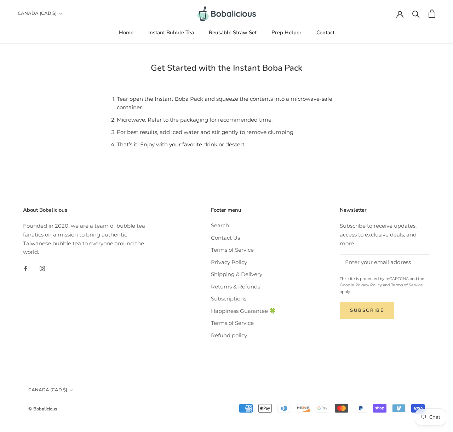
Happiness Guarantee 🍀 (243, 311)
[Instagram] (42, 268)
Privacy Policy (229, 262)
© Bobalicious (42, 409)
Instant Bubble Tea (171, 32)
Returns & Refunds (235, 286)
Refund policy (229, 335)
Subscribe (367, 310)
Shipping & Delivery (236, 274)
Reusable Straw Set (233, 32)
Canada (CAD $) (37, 13)
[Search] (416, 13)
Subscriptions (228, 298)
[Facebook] (25, 268)
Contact (325, 32)
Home (126, 32)
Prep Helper (286, 32)
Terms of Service (232, 249)
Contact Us (225, 237)
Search (220, 225)
